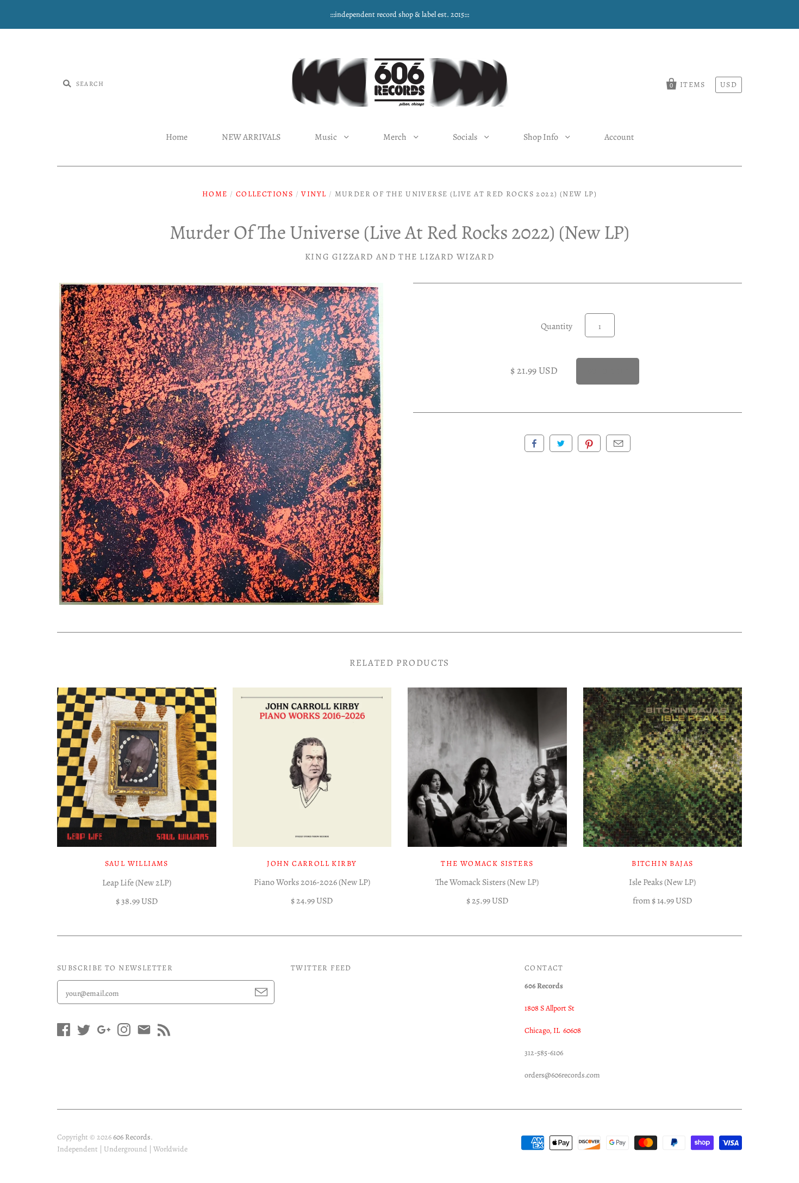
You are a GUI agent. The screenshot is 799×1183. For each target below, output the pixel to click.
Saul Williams (136, 863)
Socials (466, 137)
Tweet (561, 443)
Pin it (589, 443)
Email (618, 443)
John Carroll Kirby (312, 863)
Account (619, 137)
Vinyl (313, 194)
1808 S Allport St (550, 1008)
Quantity (556, 326)
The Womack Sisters (487, 863)
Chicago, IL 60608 (553, 1030)
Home (177, 137)
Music (327, 137)
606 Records (132, 1137)
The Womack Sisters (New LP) (487, 882)
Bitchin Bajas (662, 863)
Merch (395, 137)
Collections (264, 194)
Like (534, 443)
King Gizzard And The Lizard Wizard (399, 257)
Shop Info (541, 137)
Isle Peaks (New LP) (662, 882)
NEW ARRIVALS (251, 137)
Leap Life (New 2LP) (136, 883)
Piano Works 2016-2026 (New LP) (312, 882)
